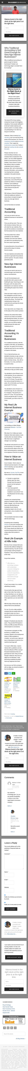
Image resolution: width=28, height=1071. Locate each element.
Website (13, 427)
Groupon (6, 524)
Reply (10, 806)
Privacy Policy (13, 1068)
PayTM (17, 472)
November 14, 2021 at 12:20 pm (13, 788)
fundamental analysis (10, 145)
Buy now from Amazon (14, 112)
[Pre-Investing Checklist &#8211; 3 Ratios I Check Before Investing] (8, 696)
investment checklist (9, 141)
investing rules (13, 147)
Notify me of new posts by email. (12, 904)
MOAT (6, 467)
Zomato (13, 472)
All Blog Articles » (20, 1038)
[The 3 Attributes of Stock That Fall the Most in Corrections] (17, 679)
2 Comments (9, 718)
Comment (7, 854)
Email (6, 879)
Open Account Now (14, 957)
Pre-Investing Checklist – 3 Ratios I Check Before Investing (7, 701)
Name (6, 872)
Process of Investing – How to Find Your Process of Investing (7, 684)
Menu (2, 2)
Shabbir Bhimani (17, 2)
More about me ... (15, 747)
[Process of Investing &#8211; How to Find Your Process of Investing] (8, 679)
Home (3, 726)
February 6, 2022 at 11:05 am (15, 821)
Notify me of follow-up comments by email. (13, 898)
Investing (13, 714)
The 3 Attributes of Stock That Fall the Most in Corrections (17, 684)
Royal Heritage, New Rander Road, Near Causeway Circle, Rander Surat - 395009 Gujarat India (9, 1008)
